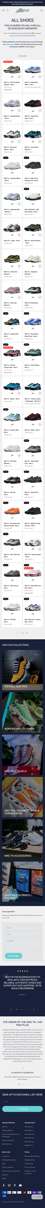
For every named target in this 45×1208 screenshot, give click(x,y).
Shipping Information (9, 1160)
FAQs (3, 1164)
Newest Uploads (7, 1130)
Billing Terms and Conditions (30, 1172)
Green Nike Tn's (30, 1134)
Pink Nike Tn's (29, 1127)
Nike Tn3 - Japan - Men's (12, 240)
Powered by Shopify (18, 1201)
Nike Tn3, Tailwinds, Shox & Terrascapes (10, 1135)
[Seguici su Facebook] (3, 1185)
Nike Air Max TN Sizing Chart (11, 1171)
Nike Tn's (5, 1127)
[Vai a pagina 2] (27, 633)
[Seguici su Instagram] (9, 1185)
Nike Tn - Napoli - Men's (12, 399)
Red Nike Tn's (29, 1145)
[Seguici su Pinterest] (14, 1185)
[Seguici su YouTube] (20, 1185)
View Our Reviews (7, 1167)
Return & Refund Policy (32, 1156)
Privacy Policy (29, 1164)
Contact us (5, 1156)
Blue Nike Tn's (29, 1130)
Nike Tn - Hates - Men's (32, 430)
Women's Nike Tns (8, 1140)
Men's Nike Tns (7, 1144)
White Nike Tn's (29, 1138)
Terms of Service (30, 1167)
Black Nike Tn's (29, 1142)
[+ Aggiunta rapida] (19, 77)
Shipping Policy (30, 1160)
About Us (5, 1175)
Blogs (4, 1178)
